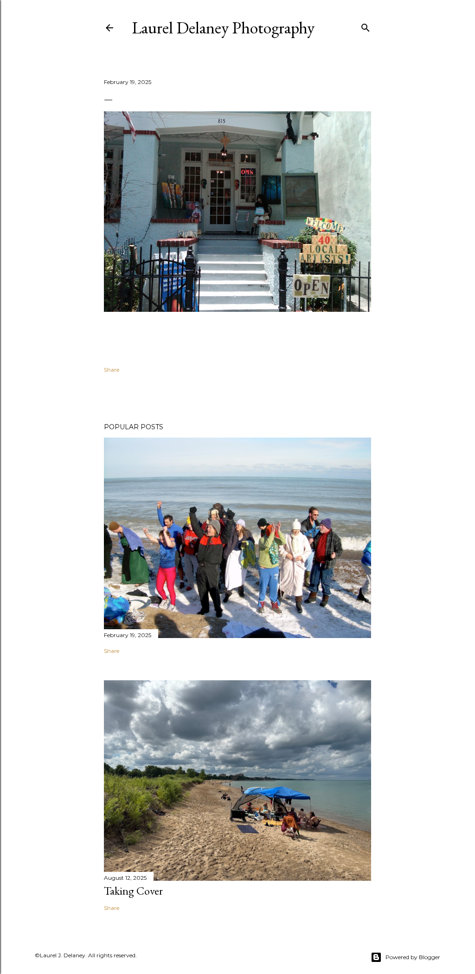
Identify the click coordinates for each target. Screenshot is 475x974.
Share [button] (111, 369)
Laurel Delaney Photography (223, 28)
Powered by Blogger (412, 957)
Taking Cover (133, 891)
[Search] (365, 26)
